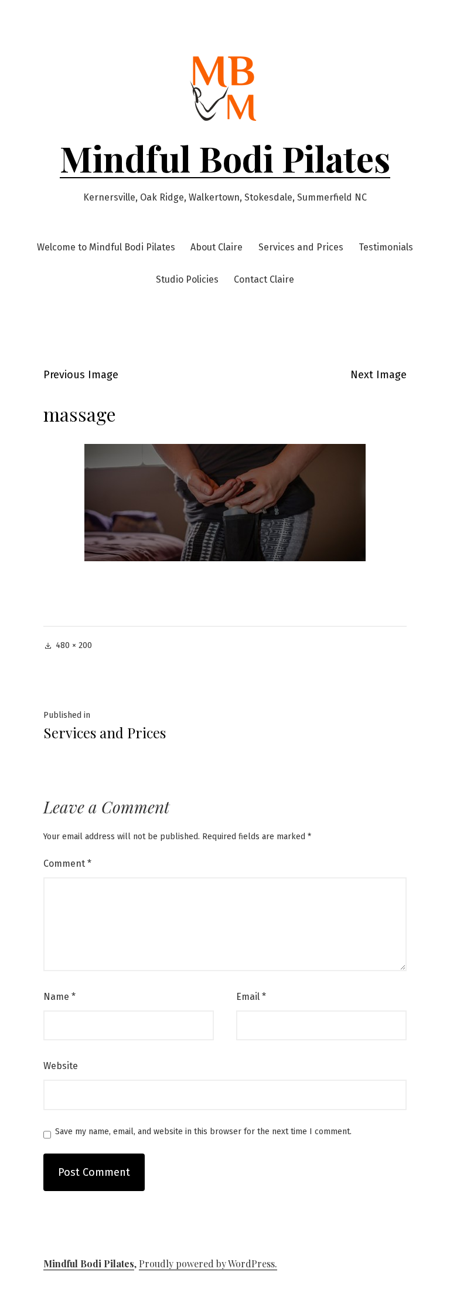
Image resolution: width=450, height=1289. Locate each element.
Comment (67, 863)
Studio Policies (187, 279)
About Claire (216, 247)
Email (251, 996)
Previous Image (80, 374)
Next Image (378, 374)
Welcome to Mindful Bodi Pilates (106, 247)
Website (60, 1065)
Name (59, 996)
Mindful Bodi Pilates (225, 157)
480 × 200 (74, 645)
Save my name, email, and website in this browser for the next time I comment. (203, 1132)
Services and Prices (300, 247)
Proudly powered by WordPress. (208, 1263)
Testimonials (386, 247)
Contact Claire (264, 279)
